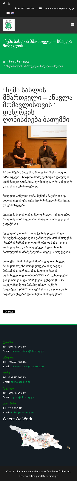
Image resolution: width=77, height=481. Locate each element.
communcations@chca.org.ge (27, 366)
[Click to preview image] (38, 147)
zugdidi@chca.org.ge (22, 397)
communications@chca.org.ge (58, 8)
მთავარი (14, 61)
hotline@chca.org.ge (22, 412)
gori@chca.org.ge (20, 381)
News (26, 61)
